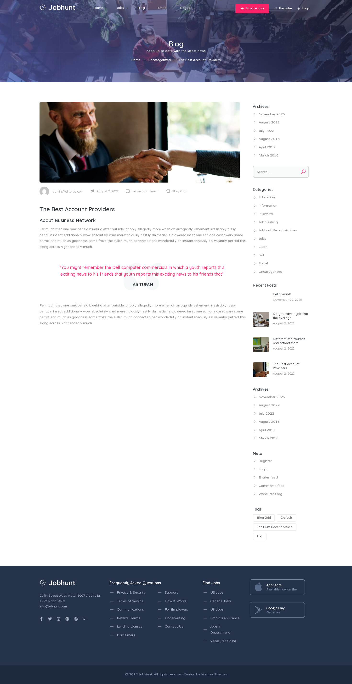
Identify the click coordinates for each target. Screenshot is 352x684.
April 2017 (267, 147)
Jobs (262, 239)
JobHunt (145, 674)
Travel (263, 263)
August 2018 (269, 139)
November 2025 (272, 114)
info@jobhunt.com (53, 606)
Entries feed (268, 477)
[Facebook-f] (41, 619)
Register (265, 461)
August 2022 (269, 122)
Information (268, 206)
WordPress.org (270, 494)
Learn (263, 247)
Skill (262, 255)
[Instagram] (58, 619)
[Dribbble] (76, 619)
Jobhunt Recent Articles (278, 230)
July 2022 (266, 131)
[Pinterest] (67, 619)
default (286, 518)
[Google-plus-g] (84, 619)
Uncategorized (159, 60)
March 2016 (268, 155)
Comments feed (271, 486)
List (259, 536)
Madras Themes (214, 674)
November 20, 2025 (287, 299)
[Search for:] (281, 172)
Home (136, 60)
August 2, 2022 (284, 323)
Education (267, 197)
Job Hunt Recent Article (274, 527)
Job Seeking (268, 222)
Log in (263, 469)
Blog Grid (179, 191)
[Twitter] (50, 619)
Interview (266, 214)
